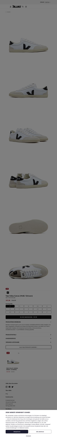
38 (28, 306)
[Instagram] (6, 387)
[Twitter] (12, 387)
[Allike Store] (16, 7)
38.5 (38, 306)
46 (37, 312)
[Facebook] (9, 387)
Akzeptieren (17, 431)
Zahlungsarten (9, 404)
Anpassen (28, 435)
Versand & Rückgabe (12, 342)
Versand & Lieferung (11, 402)
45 (28, 312)
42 (28, 309)
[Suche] (22, 6)
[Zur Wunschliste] (18, 353)
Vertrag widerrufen (10, 405)
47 (46, 312)
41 (19, 309)
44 (19, 312)
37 (10, 306)
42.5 (38, 309)
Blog (7, 393)
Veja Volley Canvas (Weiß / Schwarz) (12, 368)
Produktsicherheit (10, 400)
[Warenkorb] (26, 6)
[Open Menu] (7, 6)
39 (46, 306)
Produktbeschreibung (13, 322)
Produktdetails (11, 335)
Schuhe (8, 12)
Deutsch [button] (47, 2)
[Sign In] (10, 6)
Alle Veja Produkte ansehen (27, 347)
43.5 (10, 312)
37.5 (19, 306)
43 (46, 309)
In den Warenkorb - (28, 317)
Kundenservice (11, 338)
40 (10, 309)
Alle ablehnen (40, 431)
